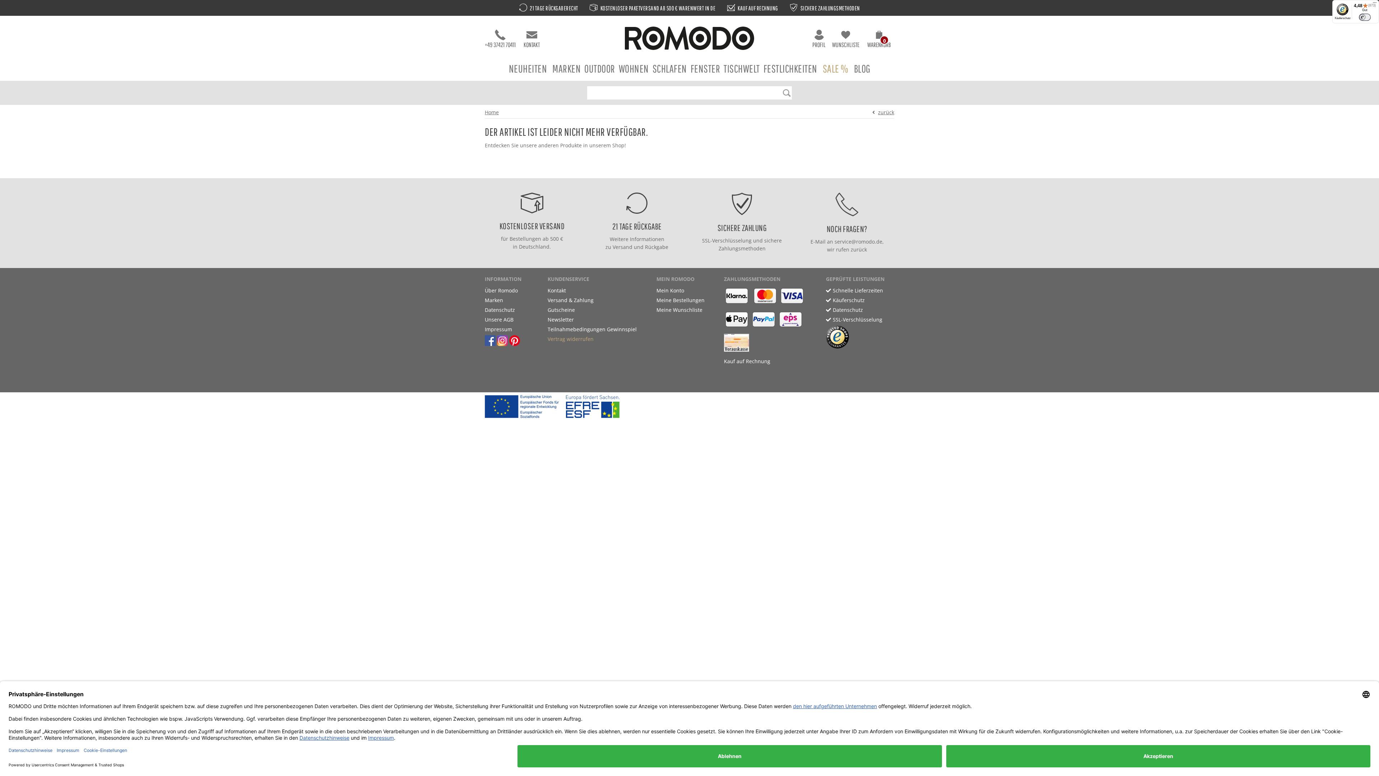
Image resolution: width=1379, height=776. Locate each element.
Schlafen (670, 68)
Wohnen (634, 68)
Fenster (705, 68)
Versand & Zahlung (571, 300)
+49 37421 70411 (500, 44)
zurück (886, 112)
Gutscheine (561, 309)
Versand (622, 247)
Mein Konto (670, 290)
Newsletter (561, 319)
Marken (566, 68)
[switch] (1365, 17)
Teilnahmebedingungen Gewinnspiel (592, 329)
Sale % (836, 68)
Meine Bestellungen (680, 300)
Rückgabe (656, 247)
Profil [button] (819, 44)
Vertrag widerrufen (571, 339)
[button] (879, 40)
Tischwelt (742, 68)
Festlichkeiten (790, 68)
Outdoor (599, 68)
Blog (862, 68)
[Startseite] (689, 39)
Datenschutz (500, 309)
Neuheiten (528, 68)
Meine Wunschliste (679, 309)
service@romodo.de (858, 241)
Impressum (498, 329)
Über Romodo (501, 290)
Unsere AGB (499, 319)
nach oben (687, 171)
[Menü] (1374, 4)
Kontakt (532, 44)
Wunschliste (845, 44)
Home (492, 112)
